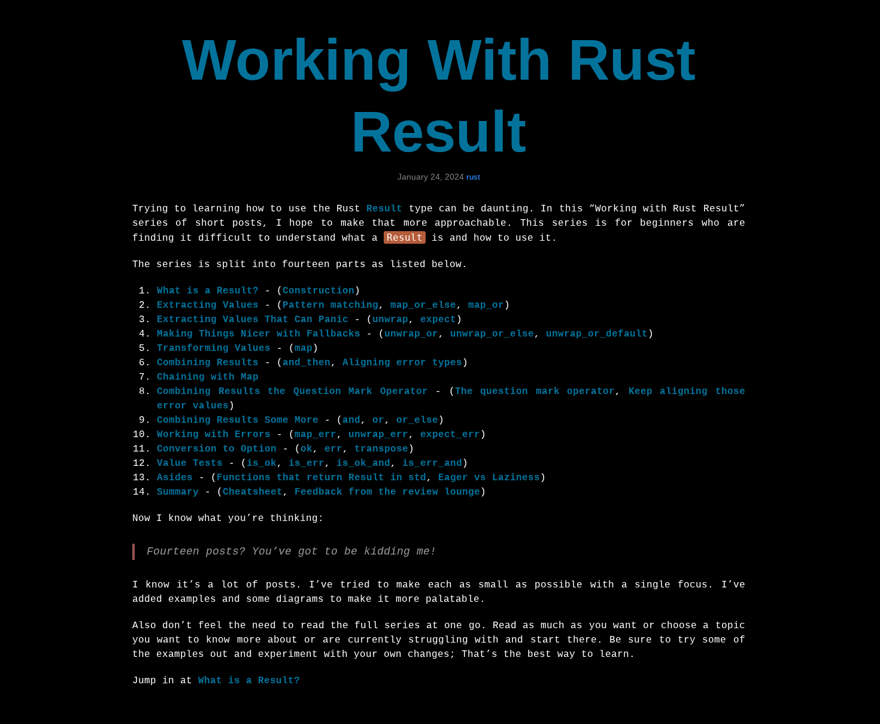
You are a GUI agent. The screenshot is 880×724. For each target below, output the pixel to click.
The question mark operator (535, 391)
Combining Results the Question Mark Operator (292, 391)
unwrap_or (411, 334)
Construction (318, 291)
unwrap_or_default (597, 334)
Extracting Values (208, 305)
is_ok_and (363, 463)
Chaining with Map (208, 377)
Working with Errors (214, 434)
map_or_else (423, 305)
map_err (315, 434)
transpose (381, 449)
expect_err (450, 434)
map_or (486, 305)
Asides (175, 477)
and (351, 420)
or (378, 420)
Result (384, 209)
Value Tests (190, 463)
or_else (417, 420)
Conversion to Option (217, 449)
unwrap (390, 319)
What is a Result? (208, 291)
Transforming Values (214, 348)
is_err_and (432, 463)
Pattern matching (330, 305)
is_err (306, 463)
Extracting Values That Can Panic (252, 319)
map (303, 348)
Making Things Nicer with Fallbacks (258, 334)
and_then (306, 363)
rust (473, 177)
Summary (178, 492)
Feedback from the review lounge (387, 492)
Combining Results (208, 363)
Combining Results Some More (237, 420)
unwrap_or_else (492, 334)
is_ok (262, 463)
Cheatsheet (253, 492)
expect (438, 319)
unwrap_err (378, 434)
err (333, 449)
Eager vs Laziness (489, 477)
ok (306, 449)
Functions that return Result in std (321, 477)
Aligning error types (402, 363)
